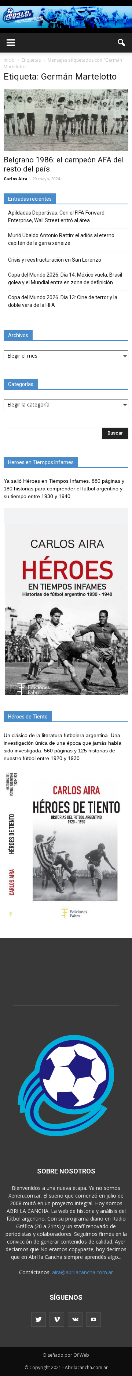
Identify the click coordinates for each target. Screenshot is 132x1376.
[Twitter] (38, 1319)
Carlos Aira (15, 178)
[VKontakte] (75, 1319)
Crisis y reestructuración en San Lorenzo (54, 260)
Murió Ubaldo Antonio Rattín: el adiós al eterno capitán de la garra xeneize (61, 239)
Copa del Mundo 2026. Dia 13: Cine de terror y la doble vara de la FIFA (62, 301)
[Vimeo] (57, 1319)
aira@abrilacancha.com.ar (82, 1272)
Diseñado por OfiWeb (66, 1355)
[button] (121, 43)
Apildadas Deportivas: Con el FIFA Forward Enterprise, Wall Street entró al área (56, 216)
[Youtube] (93, 1319)
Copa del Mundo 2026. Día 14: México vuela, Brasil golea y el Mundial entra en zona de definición (65, 278)
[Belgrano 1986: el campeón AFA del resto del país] (66, 120)
